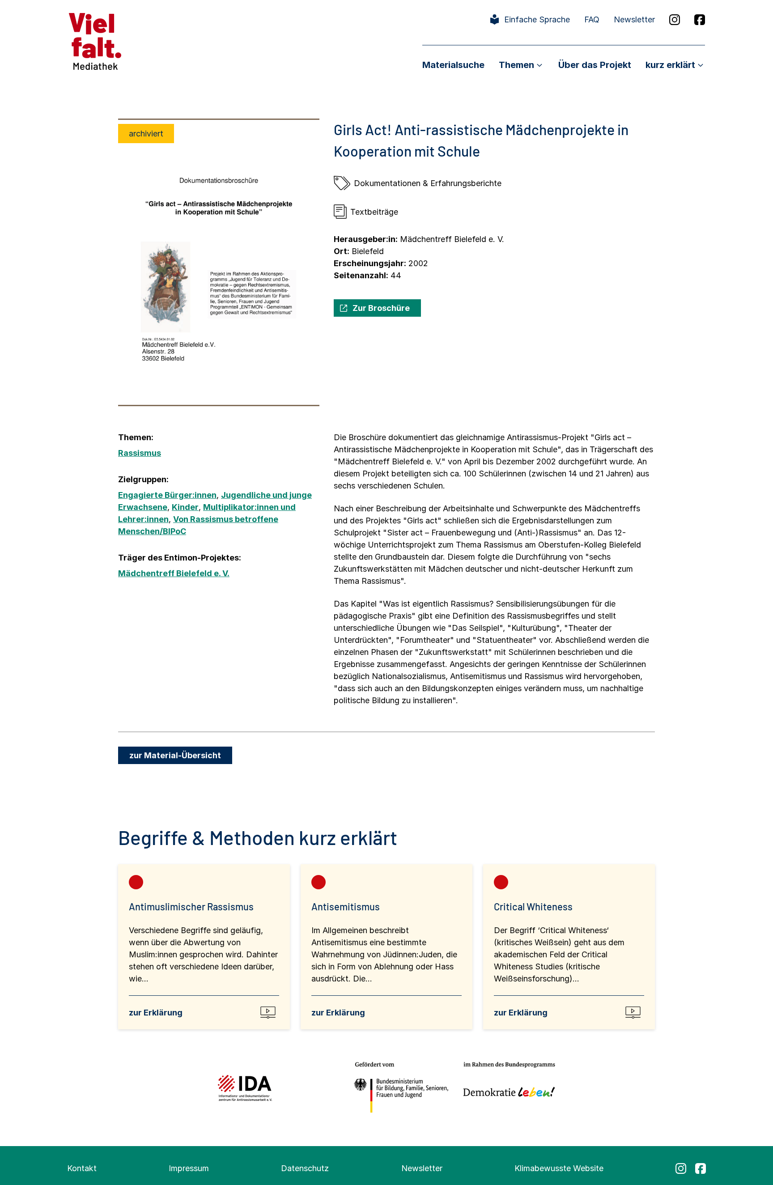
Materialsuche (453, 64)
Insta (674, 20)
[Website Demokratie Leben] (507, 1088)
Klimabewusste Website (558, 1168)
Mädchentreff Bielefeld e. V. (173, 573)
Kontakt (82, 1168)
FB (699, 20)
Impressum (189, 1168)
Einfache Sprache (537, 19)
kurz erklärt (670, 64)
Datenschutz (305, 1168)
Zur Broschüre (381, 308)
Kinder (185, 507)
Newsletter (634, 19)
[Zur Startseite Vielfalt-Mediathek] (95, 40)
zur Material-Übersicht (175, 755)
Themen (516, 64)
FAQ (591, 19)
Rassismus (139, 453)
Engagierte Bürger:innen (167, 495)
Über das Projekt (594, 64)
